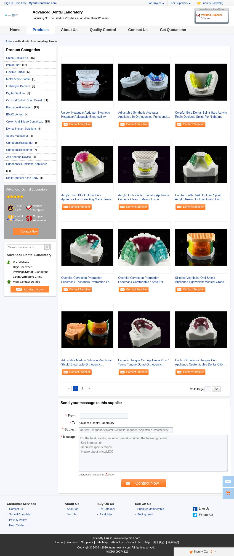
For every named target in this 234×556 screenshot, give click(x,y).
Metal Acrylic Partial (18, 79)
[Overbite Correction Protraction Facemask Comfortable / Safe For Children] (144, 247)
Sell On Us (143, 504)
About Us (69, 30)
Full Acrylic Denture (18, 86)
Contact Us (138, 30)
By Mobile (106, 514)
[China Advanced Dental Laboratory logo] (16, 22)
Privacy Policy (18, 520)
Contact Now (29, 231)
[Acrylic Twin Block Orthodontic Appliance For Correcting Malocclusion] (87, 164)
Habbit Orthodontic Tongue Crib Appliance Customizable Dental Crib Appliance (199, 363)
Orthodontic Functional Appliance (26, 164)
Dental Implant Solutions (21, 128)
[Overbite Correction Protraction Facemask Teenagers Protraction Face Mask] (87, 247)
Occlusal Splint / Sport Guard (24, 100)
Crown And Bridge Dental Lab (25, 121)
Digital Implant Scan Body (22, 178)
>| (89, 388)
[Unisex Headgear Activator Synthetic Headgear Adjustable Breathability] (87, 82)
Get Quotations (173, 30)
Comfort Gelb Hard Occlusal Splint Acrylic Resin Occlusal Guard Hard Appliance (198, 197)
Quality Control (103, 30)
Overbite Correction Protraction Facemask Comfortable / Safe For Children (140, 280)
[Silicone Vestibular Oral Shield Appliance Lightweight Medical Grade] (201, 247)
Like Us (204, 508)
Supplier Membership (150, 509)
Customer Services (21, 504)
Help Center (16, 525)
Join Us (71, 514)
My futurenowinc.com (43, 3)
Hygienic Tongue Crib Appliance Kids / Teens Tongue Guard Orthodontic (143, 362)
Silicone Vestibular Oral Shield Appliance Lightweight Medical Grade (199, 280)
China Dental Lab (17, 58)
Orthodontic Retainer (19, 149)
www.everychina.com (127, 538)
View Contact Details (26, 281)
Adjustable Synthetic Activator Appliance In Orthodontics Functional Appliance (142, 115)
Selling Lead (145, 514)
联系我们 (173, 542)
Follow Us (206, 515)
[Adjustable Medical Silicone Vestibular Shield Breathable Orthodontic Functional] (87, 330)
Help (147, 542)
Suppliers (87, 542)
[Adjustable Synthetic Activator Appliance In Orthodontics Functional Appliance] (144, 82)
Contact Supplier (79, 124)
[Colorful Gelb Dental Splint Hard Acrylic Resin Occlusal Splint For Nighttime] (201, 82)
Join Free (21, 3)
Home (15, 30)
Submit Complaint (20, 514)
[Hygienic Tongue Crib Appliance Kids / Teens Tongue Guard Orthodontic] (144, 330)
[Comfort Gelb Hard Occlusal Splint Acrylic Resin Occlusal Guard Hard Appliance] (201, 164)
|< (69, 388)
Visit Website (21, 262)
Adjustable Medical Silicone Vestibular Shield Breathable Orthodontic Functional (86, 363)
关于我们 (158, 542)
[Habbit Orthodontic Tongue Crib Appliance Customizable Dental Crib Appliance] (201, 330)
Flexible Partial (15, 72)
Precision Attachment (19, 107)
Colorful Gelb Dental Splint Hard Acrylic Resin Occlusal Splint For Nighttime (201, 114)
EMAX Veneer (15, 114)
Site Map (102, 542)
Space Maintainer (17, 135)
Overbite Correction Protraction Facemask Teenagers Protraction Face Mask (87, 280)
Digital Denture (16, 93)
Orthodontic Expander (20, 142)
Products (41, 30)
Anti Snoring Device (19, 157)
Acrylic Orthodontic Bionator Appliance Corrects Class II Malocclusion (143, 197)
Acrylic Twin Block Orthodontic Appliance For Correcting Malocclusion (86, 197)
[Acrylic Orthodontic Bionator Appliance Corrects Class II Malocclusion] (144, 164)
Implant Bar (13, 65)
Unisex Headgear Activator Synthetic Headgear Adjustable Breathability (85, 114)
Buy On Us (105, 504)
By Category (107, 509)
